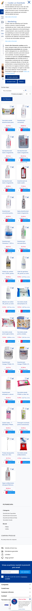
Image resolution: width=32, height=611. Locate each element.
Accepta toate (11, 81)
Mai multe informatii (11, 17)
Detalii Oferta (21, 609)
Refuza (21, 81)
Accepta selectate (12, 77)
